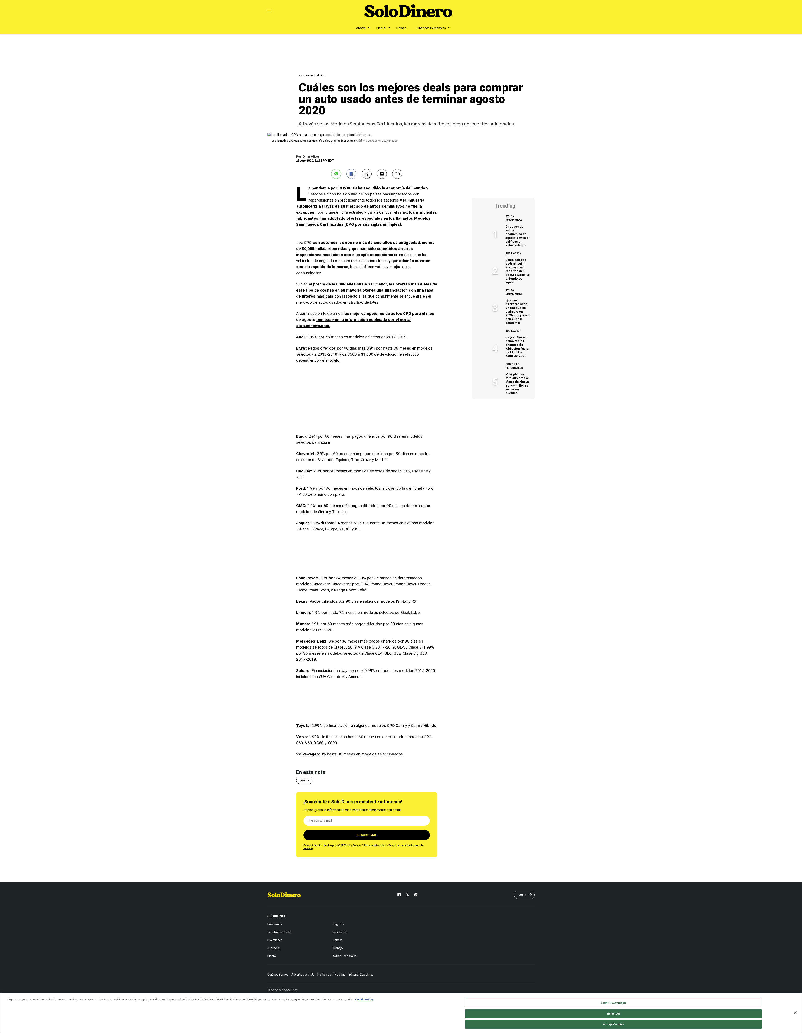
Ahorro (361, 28)
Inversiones (274, 940)
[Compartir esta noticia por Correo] (382, 174)
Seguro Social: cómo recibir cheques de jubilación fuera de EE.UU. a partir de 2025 (517, 346)
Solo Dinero (306, 75)
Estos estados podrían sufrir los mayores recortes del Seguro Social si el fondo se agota (517, 271)
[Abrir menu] (269, 11)
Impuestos (340, 932)
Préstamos (274, 924)
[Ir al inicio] (284, 895)
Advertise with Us (302, 974)
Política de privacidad (373, 845)
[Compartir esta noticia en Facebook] (351, 174)
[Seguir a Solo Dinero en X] (407, 895)
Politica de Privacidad (331, 974)
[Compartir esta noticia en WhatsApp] (336, 174)
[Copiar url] (397, 174)
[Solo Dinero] (408, 11)
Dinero (381, 28)
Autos (304, 780)
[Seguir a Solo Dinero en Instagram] (416, 895)
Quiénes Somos (277, 974)
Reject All (613, 1013)
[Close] (795, 1012)
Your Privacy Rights (613, 1002)
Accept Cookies (613, 1024)
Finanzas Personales (431, 28)
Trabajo (401, 28)
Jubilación (513, 253)
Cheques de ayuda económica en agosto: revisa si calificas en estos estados (517, 236)
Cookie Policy (364, 999)
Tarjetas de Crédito (279, 932)
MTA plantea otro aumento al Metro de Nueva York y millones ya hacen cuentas (517, 383)
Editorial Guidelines (361, 974)
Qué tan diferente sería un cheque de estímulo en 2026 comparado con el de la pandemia (517, 311)
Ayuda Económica (513, 218)
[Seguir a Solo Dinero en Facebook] (399, 895)
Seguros (338, 924)
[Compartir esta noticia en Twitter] (367, 174)
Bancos (338, 940)
